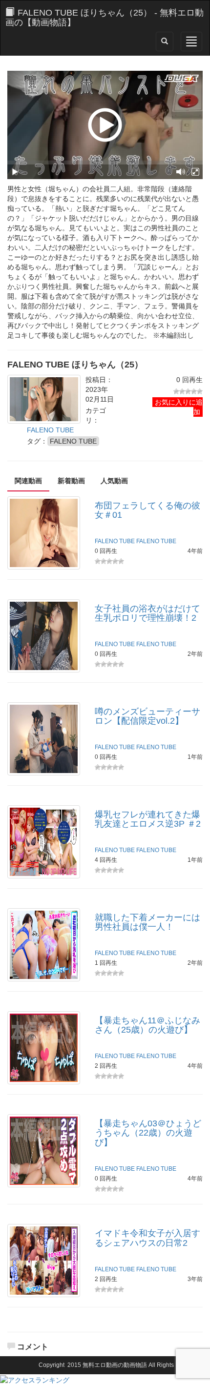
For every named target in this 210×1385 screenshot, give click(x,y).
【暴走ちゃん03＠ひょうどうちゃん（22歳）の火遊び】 (148, 1133)
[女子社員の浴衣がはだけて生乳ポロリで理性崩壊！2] (43, 635)
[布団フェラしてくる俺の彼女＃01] (43, 532)
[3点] (188, 391)
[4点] (194, 391)
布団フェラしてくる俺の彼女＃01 (147, 510)
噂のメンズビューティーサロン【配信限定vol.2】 (147, 716)
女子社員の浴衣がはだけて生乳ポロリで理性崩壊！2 (147, 613)
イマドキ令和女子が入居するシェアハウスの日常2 (147, 1238)
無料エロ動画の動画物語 (115, 1365)
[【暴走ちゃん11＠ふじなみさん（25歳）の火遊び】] (43, 1047)
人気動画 (114, 481)
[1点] (176, 391)
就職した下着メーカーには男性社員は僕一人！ (147, 922)
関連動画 (28, 481)
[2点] (182, 391)
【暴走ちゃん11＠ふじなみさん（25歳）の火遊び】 (147, 1025)
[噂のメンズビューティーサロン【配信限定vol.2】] (43, 738)
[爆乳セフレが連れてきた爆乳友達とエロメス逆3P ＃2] (43, 841)
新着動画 (71, 481)
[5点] (200, 391)
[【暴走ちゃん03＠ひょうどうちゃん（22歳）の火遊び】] (43, 1150)
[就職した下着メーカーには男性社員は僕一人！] (43, 944)
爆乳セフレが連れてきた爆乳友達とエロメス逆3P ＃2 (148, 819)
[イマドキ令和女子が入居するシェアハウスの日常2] (43, 1260)
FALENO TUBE (50, 430)
